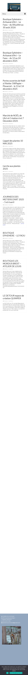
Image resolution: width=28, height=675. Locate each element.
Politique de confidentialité (16, 673)
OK (7, 673)
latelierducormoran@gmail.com (11, 622)
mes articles (10, 30)
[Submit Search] (7, 1)
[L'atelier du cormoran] (14, 7)
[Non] (26, 670)
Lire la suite (6, 400)
